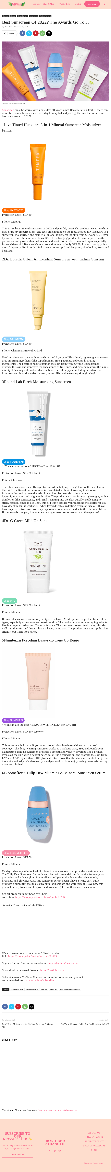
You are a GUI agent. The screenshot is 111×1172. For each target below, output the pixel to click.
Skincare (12, 16)
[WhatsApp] (42, 33)
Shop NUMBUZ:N (13, 720)
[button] (104, 4)
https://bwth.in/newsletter (63, 963)
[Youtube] (59, 1151)
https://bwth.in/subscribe (39, 980)
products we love (32, 989)
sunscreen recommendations (69, 989)
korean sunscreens (17, 989)
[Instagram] (54, 1151)
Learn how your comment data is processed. (58, 1110)
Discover (5, 16)
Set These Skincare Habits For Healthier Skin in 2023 (85, 1024)
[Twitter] (29, 33)
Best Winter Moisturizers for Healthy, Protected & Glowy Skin (27, 1025)
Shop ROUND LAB (14, 461)
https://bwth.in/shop (52, 970)
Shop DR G (9, 600)
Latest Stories (34, 16)
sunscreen (53, 989)
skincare (44, 989)
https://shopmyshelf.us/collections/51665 (32, 956)
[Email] (49, 33)
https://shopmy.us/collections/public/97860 (40, 896)
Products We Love (45, 16)
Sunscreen (8, 109)
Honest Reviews (22, 16)
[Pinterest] (36, 33)
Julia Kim (8, 27)
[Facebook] (22, 33)
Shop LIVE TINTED (14, 210)
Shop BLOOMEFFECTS (16, 853)
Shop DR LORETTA (14, 339)
